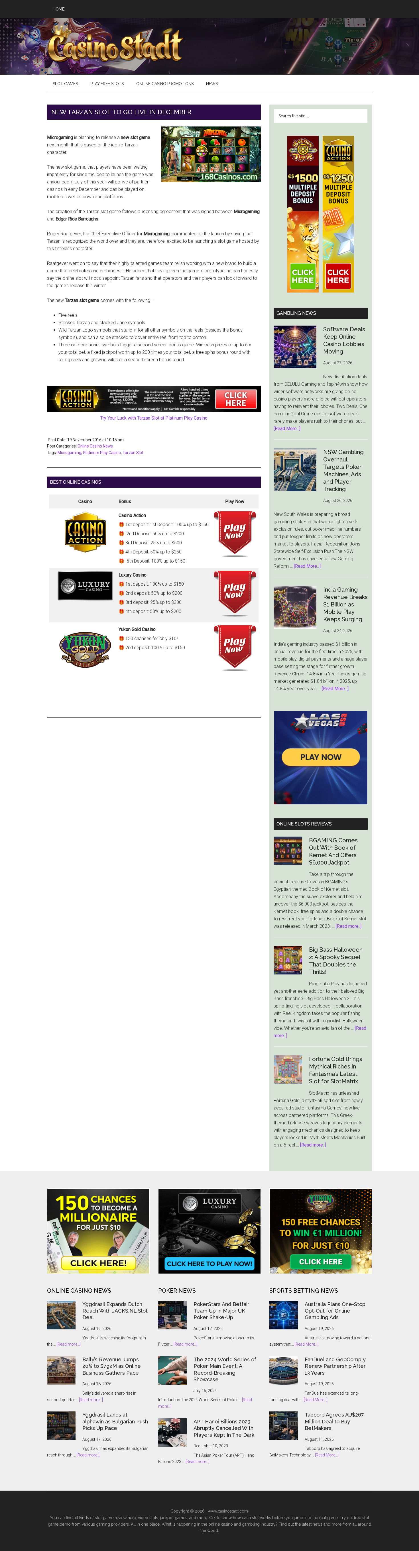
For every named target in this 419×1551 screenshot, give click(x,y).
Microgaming (69, 452)
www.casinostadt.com (228, 1511)
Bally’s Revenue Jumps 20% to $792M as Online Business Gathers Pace (111, 1366)
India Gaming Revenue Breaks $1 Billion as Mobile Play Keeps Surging (345, 604)
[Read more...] (69, 1344)
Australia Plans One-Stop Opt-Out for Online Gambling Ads (335, 1311)
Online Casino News (95, 446)
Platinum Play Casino (102, 452)
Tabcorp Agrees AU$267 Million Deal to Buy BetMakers (334, 1421)
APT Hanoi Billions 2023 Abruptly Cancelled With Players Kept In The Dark (224, 1428)
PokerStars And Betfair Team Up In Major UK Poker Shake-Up (221, 1311)
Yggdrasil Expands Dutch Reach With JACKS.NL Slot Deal (115, 1311)
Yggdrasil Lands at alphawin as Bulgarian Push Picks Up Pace (115, 1421)
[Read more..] (348, 926)
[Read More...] (287, 428)
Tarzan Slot (133, 452)
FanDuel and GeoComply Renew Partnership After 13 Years (335, 1366)
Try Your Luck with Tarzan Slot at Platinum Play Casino (154, 418)
